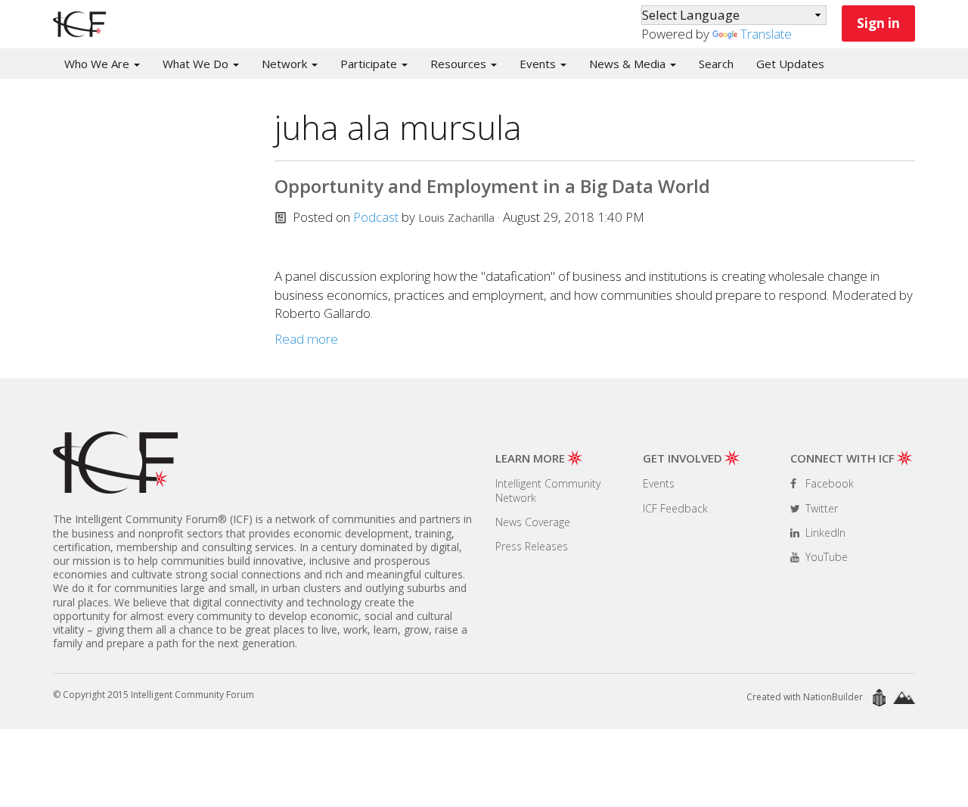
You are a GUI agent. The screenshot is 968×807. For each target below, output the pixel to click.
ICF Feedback (675, 508)
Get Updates (790, 63)
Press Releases (531, 546)
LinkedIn (823, 532)
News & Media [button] (629, 63)
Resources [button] (459, 63)
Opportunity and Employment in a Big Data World (492, 185)
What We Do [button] (197, 63)
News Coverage (532, 522)
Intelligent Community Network (547, 490)
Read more (306, 338)
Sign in (878, 23)
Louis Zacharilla (456, 217)
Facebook (828, 483)
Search (716, 63)
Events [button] (539, 63)
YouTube (825, 557)
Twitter (820, 508)
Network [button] (286, 63)
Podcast (376, 217)
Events (659, 483)
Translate (766, 33)
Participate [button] (370, 63)
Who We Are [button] (98, 63)
